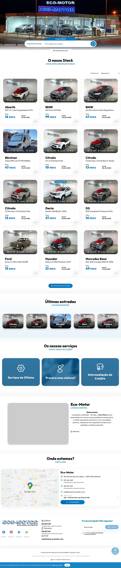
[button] (93, 4)
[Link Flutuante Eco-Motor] (60, 3)
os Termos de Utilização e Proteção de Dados (93, 533)
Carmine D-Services (65, 559)
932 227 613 (68, 486)
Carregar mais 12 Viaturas (61, 285)
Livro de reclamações (38, 556)
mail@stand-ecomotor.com (74, 492)
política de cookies (57, 565)
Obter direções (74, 502)
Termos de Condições (82, 556)
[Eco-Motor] (20, 524)
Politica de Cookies (68, 556)
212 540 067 (68, 480)
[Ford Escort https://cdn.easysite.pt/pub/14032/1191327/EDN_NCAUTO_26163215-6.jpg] (20, 242)
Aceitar (67, 565)
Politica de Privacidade (54, 556)
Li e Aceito (93, 533)
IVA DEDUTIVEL (60, 182)
